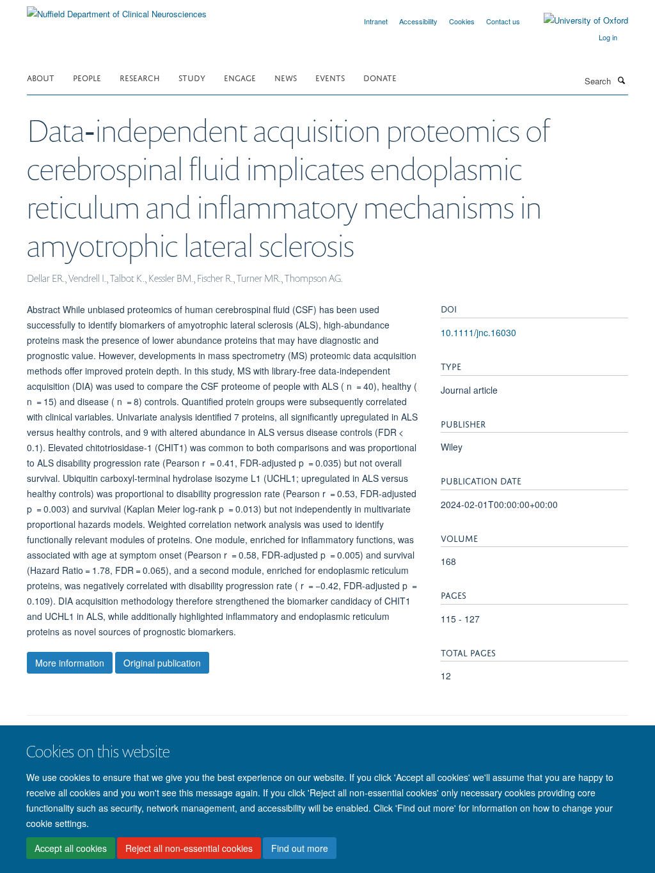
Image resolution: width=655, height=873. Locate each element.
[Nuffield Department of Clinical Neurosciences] (117, 9)
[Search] (621, 80)
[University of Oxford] (576, 20)
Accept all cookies (71, 848)
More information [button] (69, 662)
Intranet (376, 21)
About (40, 77)
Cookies (462, 21)
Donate (380, 77)
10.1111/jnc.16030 (478, 332)
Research (140, 77)
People (87, 77)
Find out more (299, 848)
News (285, 77)
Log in (608, 37)
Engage (240, 77)
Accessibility (418, 21)
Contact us (503, 21)
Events (330, 77)
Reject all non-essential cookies (189, 848)
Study (191, 77)
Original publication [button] (162, 662)
